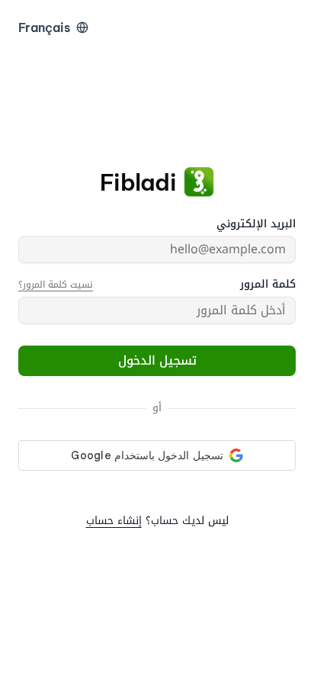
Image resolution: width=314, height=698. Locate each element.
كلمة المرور (268, 284)
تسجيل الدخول (157, 360)
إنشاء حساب (114, 520)
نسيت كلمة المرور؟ (55, 284)
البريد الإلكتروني (256, 224)
